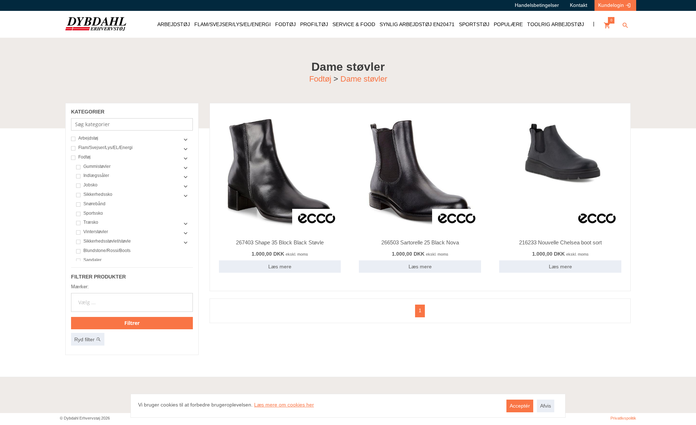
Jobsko (90, 185)
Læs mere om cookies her (284, 405)
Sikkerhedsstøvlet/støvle (107, 241)
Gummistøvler (97, 166)
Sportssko (93, 213)
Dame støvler (363, 78)
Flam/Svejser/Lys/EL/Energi (105, 147)
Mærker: (80, 286)
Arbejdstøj (88, 138)
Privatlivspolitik (623, 418)
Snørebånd (94, 204)
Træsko (90, 222)
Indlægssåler (96, 175)
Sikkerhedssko (97, 194)
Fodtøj (320, 78)
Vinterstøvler (95, 232)
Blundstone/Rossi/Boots (106, 250)
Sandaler (92, 260)
